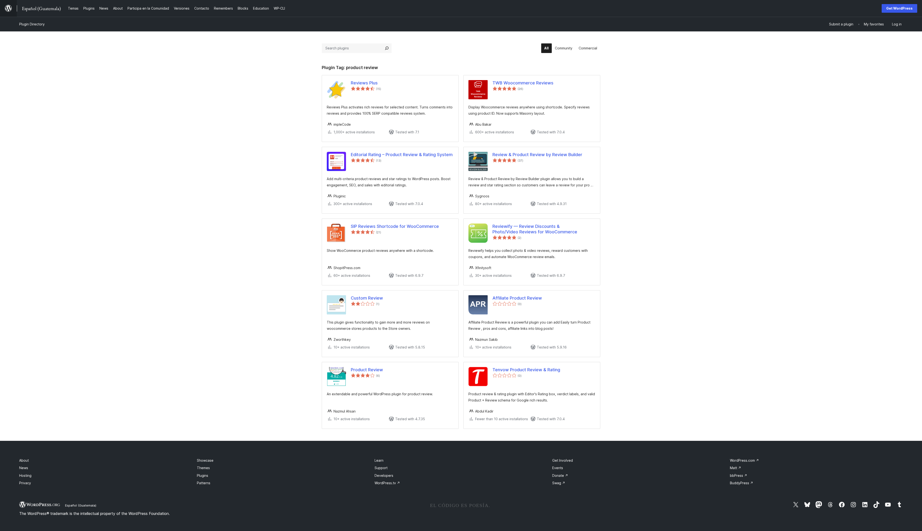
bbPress (738, 475)
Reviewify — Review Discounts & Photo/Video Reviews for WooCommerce (534, 229)
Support (381, 468)
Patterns (203, 483)
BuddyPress (741, 483)
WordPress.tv (387, 483)
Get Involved (562, 460)
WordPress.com (744, 460)
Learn (379, 460)
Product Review (367, 369)
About (24, 460)
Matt (735, 468)
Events (557, 468)
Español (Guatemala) (80, 505)
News (23, 468)
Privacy (25, 483)
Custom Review (367, 298)
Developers (384, 475)
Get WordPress (899, 8)
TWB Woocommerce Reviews (522, 82)
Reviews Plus (364, 82)
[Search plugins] (387, 48)
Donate (560, 475)
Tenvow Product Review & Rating (526, 369)
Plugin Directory (32, 24)
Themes (203, 468)
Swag (558, 483)
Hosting (25, 475)
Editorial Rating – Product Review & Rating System (402, 154)
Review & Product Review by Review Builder (537, 154)
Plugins (202, 475)
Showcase (205, 460)
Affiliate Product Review (517, 298)
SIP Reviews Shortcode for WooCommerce (395, 226)
